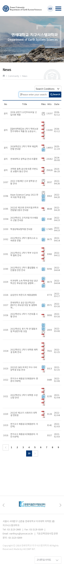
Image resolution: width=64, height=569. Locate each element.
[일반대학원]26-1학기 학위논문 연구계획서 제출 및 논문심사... (24, 130)
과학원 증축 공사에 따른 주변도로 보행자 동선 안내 (24, 170)
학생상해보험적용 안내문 (21, 229)
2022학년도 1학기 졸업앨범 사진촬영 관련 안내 (24, 269)
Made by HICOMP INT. (24, 549)
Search (56, 94)
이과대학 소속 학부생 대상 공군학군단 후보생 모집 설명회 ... (24, 282)
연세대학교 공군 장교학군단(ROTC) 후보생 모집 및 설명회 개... (23, 305)
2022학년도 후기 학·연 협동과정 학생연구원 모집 (23, 330)
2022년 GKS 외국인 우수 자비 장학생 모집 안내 (23, 368)
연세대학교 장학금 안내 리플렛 (23, 159)
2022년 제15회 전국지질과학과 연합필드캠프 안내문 (24, 209)
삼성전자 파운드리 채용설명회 (23, 295)
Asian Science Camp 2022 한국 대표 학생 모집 (24, 196)
